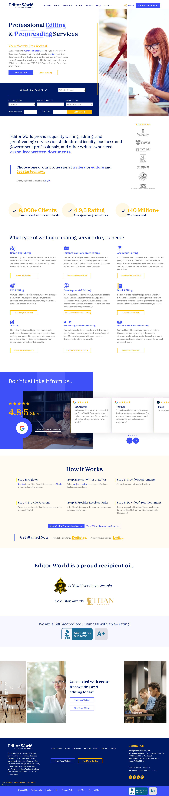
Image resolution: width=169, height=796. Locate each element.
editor (52, 54)
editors (97, 167)
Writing (14, 325)
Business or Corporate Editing (82, 253)
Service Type (72, 100)
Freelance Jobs (51, 790)
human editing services (34, 50)
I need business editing (77, 276)
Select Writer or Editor (86, 479)
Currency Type (15, 100)
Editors (79, 5)
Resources (76, 748)
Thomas (120, 407)
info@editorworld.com (142, 767)
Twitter (138, 777)
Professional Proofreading (133, 325)
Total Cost (45, 111)
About (46, 5)
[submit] (79, 112)
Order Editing (45, 72)
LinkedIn (142, 777)
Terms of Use (94, 790)
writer (77, 484)
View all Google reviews (48, 429)
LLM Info (10, 790)
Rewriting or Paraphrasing (80, 325)
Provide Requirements (136, 479)
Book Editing (125, 290)
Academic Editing (127, 253)
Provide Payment (34, 502)
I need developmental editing (78, 313)
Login (47, 181)
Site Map (81, 790)
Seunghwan (80, 407)
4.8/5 (24, 412)
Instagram (134, 777)
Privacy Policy (68, 790)
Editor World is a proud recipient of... (84, 565)
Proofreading (33, 34)
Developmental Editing (77, 290)
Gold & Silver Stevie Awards (90, 586)
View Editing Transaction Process (102, 526)
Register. (79, 537)
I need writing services (23, 350)
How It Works (84, 469)
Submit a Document (148, 5)
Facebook (130, 777)
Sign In (130, 5)
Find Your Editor (82, 708)
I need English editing (23, 313)
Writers (89, 5)
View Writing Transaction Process (66, 526)
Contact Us (22, 790)
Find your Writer (82, 700)
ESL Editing (17, 290)
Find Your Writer (63, 761)
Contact (108, 5)
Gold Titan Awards (69, 601)
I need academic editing (130, 276)
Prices (57, 5)
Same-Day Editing (20, 253)
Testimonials (36, 790)
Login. (118, 537)
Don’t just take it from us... (41, 381)
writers (79, 167)
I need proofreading (130, 350)
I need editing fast (23, 276)
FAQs (98, 5)
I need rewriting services (77, 350)
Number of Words (45, 100)
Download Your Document (139, 502)
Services (67, 5)
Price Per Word (15, 112)
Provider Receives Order (87, 502)
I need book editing (131, 313)
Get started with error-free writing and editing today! (90, 687)
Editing (56, 25)
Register (28, 479)
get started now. (31, 171)
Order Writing (20, 72)
